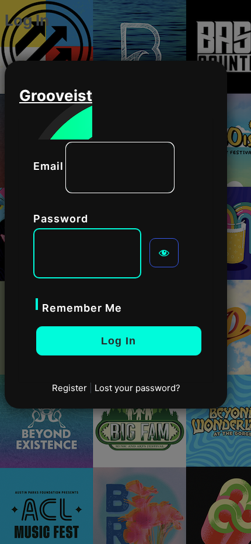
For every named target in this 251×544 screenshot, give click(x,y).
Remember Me (82, 308)
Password (60, 218)
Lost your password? (137, 387)
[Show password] (164, 252)
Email (48, 166)
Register (69, 387)
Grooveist (55, 95)
